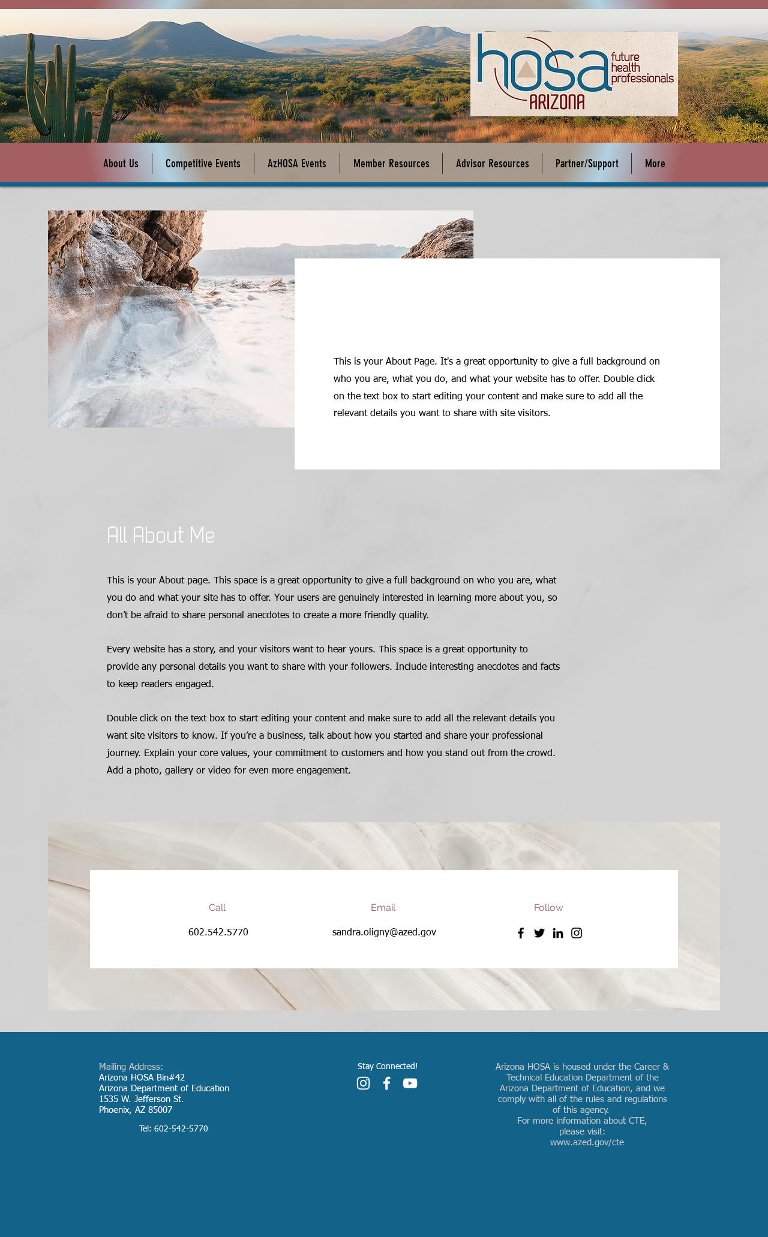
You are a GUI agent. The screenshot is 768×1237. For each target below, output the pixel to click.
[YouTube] (410, 1083)
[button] (297, 163)
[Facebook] (521, 933)
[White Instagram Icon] (363, 1083)
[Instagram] (576, 933)
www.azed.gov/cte (587, 1142)
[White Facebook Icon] (386, 1083)
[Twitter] (539, 933)
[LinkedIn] (558, 933)
